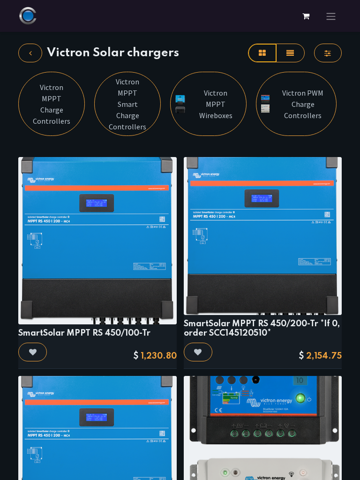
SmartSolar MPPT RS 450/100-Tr (84, 333)
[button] (32, 352)
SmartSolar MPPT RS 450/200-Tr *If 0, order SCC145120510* (262, 328)
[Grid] (262, 53)
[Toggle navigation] (331, 16)
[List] (290, 53)
